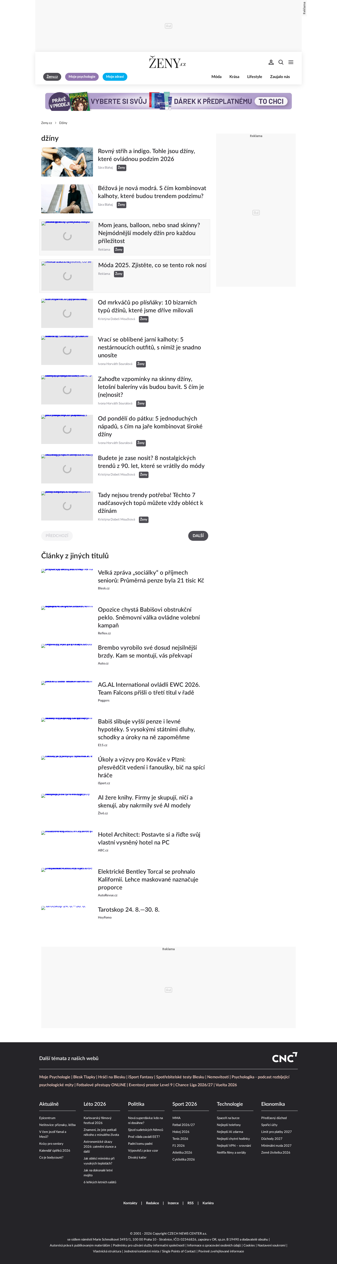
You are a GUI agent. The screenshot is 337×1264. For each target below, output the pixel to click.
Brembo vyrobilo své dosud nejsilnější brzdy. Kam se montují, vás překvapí (147, 652)
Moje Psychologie (54, 1077)
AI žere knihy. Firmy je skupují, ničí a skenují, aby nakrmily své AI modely (145, 802)
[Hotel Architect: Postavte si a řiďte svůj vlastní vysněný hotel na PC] (67, 845)
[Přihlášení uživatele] (271, 62)
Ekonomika (273, 1104)
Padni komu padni (140, 1143)
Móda (216, 77)
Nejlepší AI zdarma (230, 1132)
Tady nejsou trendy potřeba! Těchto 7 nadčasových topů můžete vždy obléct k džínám (150, 503)
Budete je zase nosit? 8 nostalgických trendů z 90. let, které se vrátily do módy (151, 462)
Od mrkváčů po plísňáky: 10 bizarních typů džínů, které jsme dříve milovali (147, 307)
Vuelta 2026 (226, 1085)
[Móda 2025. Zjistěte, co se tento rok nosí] (67, 276)
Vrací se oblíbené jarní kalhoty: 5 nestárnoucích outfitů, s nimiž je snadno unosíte (149, 348)
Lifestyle (254, 77)
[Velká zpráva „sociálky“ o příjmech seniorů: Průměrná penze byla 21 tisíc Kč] (67, 583)
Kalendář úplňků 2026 (54, 1150)
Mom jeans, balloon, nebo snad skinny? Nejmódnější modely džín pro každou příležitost (149, 233)
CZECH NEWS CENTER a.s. (187, 1233)
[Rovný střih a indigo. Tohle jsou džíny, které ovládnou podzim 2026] (67, 162)
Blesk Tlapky (84, 1077)
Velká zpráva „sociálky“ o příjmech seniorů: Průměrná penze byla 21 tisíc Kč (151, 577)
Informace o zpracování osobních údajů (214, 1245)
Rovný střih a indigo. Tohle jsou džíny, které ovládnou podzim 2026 (146, 155)
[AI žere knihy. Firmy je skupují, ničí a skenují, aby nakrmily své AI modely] (67, 808)
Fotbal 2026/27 (183, 1125)
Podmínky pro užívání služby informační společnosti (149, 1245)
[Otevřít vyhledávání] (281, 62)
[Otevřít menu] (291, 62)
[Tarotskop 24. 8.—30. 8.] (67, 920)
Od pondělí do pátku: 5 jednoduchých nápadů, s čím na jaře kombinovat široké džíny (150, 427)
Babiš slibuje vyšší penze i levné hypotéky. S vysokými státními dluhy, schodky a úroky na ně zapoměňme (146, 730)
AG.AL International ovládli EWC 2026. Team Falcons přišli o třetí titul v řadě (149, 689)
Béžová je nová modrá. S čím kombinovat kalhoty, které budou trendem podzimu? (152, 192)
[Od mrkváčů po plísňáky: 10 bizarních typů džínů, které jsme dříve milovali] (67, 313)
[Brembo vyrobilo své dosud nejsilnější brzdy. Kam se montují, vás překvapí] (67, 658)
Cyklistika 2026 (183, 1159)
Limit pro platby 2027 (276, 1132)
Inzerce (173, 1203)
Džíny (63, 123)
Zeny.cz (46, 123)
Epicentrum (47, 1118)
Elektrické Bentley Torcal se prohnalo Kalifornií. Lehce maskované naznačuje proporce (148, 880)
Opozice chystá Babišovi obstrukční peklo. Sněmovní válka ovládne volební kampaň (149, 618)
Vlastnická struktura (107, 1251)
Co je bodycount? (51, 1157)
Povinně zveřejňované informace (221, 1251)
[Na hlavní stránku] (168, 62)
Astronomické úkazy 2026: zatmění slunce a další (100, 1146)
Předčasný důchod (274, 1118)
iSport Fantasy (140, 1077)
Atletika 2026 (182, 1152)
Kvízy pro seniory (51, 1143)
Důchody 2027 (271, 1139)
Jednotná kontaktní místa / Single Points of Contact (160, 1251)
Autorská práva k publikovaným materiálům (80, 1245)
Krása (234, 77)
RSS (190, 1203)
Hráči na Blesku (111, 1077)
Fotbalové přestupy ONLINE (101, 1085)
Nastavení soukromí (271, 1245)
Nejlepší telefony (229, 1125)
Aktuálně (49, 1104)
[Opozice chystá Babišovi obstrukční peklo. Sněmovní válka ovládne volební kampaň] (67, 621)
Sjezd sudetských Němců (145, 1130)
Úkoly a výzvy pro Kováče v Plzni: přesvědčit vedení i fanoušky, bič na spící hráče (151, 768)
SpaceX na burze (228, 1118)
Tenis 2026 (180, 1139)
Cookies (249, 1245)
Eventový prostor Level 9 (150, 1085)
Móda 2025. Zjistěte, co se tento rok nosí (152, 265)
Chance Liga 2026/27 (194, 1085)
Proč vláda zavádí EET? (144, 1137)
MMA (176, 1118)
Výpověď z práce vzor (143, 1150)
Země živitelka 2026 (275, 1152)
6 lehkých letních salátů (100, 1182)
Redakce (152, 1203)
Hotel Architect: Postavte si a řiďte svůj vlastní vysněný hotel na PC (149, 839)
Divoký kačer (137, 1157)
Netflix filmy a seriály (231, 1152)
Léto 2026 (95, 1104)
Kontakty (130, 1203)
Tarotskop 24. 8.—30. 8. (129, 910)
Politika (136, 1104)
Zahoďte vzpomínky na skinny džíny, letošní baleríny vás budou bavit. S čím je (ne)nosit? (151, 387)
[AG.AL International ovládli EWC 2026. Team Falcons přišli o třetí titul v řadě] (67, 695)
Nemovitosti (218, 1077)
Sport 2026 (184, 1104)
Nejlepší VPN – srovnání (234, 1145)
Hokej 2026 (180, 1132)
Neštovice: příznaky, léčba (57, 1125)
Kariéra (208, 1203)
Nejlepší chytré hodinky (233, 1139)
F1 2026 (178, 1145)
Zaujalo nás (280, 77)
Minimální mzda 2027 (276, 1145)
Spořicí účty (269, 1125)
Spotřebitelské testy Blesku (180, 1077)
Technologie (230, 1104)
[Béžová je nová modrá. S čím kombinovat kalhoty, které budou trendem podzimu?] (67, 199)
